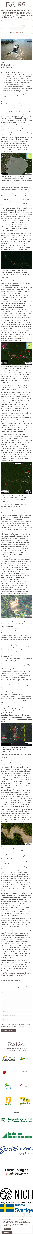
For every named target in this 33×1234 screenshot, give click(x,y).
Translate (21, 32)
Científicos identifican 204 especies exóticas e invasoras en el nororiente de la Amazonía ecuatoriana (16, 387)
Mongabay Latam (11, 884)
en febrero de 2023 (18, 204)
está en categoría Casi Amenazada (17, 697)
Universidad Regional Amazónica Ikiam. (15, 249)
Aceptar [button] (7, 1229)
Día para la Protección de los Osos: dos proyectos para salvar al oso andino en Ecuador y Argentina (15, 631)
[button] (1, 24)
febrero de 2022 (8, 125)
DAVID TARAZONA (7, 65)
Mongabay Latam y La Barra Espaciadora (15, 575)
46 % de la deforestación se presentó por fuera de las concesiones (16, 903)
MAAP (19, 127)
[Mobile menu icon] (30, 4)
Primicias (20, 943)
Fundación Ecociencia (9, 135)
